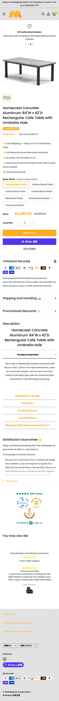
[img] (29, 557)
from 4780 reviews (29, 560)
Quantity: (8, 222)
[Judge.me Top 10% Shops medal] (29, 513)
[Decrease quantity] (18, 223)
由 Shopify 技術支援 (11, 695)
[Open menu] (4, 14)
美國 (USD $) (26, 645)
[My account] (48, 14)
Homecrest (9, 134)
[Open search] (43, 14)
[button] (29, 355)
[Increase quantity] (32, 223)
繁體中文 (7, 645)
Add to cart (29, 232)
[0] (54, 14)
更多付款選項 (29, 248)
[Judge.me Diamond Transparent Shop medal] (22, 502)
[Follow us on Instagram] (5, 659)
